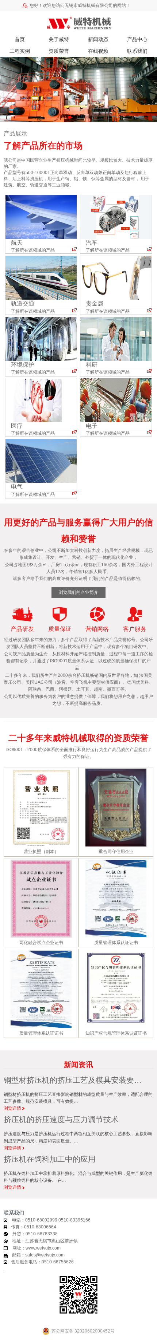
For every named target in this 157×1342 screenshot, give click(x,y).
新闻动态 (98, 39)
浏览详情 (13, 1108)
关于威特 (59, 39)
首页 (20, 39)
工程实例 (19, 51)
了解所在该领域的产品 (33, 250)
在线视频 (98, 51)
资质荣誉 (59, 51)
